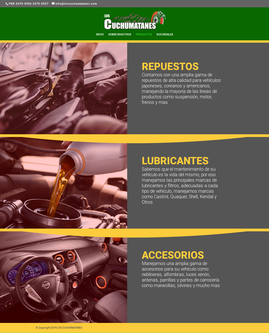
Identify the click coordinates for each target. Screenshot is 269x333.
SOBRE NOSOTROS (119, 34)
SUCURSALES (164, 34)
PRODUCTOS (144, 34)
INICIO (100, 34)
